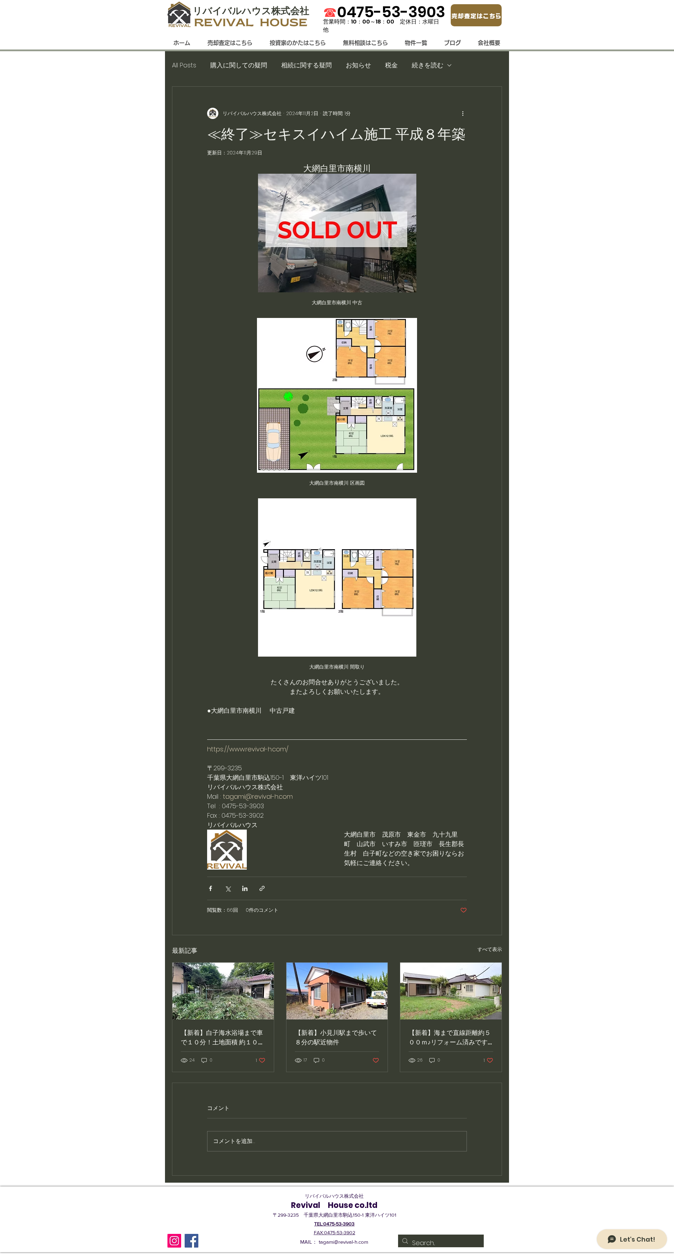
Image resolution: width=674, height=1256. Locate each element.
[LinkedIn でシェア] (245, 888)
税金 (391, 65)
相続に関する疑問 (306, 65)
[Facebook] (191, 1241)
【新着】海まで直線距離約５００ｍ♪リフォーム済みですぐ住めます (450, 1037)
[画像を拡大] (227, 849)
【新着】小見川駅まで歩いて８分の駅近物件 (336, 1037)
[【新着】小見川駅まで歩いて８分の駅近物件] (337, 991)
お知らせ (358, 65)
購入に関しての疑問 (238, 65)
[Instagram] (174, 1241)
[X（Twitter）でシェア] (227, 888)
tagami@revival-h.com (343, 1242)
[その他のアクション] (462, 113)
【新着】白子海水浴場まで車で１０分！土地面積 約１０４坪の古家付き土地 (222, 1037)
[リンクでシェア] (262, 888)
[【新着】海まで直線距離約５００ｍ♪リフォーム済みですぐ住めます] (451, 991)
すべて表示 (489, 949)
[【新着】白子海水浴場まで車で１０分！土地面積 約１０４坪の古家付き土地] (223, 991)
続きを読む (427, 65)
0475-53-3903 (391, 11)
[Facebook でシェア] (210, 888)
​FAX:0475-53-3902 (334, 1232)
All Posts (184, 65)
